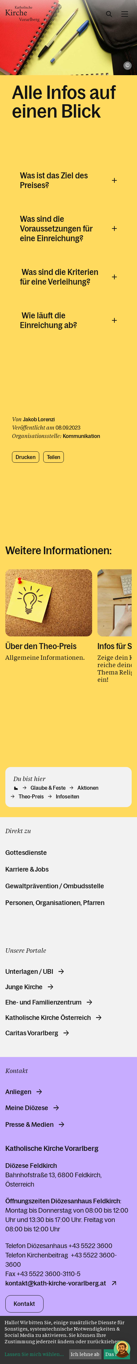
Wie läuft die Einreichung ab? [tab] (48, 320)
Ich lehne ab (85, 1354)
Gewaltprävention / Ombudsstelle (54, 886)
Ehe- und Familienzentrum (43, 1002)
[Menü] (125, 14)
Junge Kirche (24, 987)
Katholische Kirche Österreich (48, 1017)
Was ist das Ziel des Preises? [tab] (54, 180)
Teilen (54, 457)
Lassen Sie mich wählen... (34, 1354)
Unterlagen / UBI (29, 971)
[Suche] (109, 14)
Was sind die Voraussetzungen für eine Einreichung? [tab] (56, 228)
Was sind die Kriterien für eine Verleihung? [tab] (59, 277)
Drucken (26, 457)
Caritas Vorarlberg (31, 1033)
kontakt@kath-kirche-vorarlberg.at (55, 1283)
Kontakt (24, 1304)
